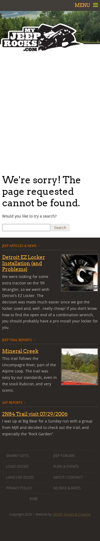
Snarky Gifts (17, 456)
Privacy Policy (19, 488)
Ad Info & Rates (67, 488)
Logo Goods (17, 466)
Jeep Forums (64, 456)
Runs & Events (66, 466)
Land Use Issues (20, 477)
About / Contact (68, 477)
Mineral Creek (20, 351)
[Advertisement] (50, 108)
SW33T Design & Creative (72, 514)
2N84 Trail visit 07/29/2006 (35, 414)
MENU (83, 5)
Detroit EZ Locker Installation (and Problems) (23, 263)
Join (33, 499)
